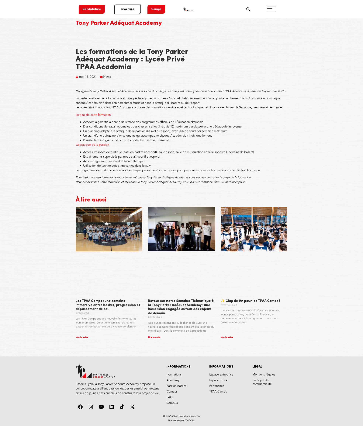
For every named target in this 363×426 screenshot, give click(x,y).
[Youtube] (101, 406)
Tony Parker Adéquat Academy (119, 23)
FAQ (170, 397)
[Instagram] (90, 406)
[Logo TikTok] (122, 406)
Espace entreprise (221, 374)
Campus (172, 403)
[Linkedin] (111, 406)
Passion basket (176, 386)
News (107, 77)
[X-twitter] (132, 406)
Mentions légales (263, 374)
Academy (173, 380)
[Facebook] (80, 406)
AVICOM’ (189, 420)
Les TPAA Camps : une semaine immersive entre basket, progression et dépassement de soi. (108, 305)
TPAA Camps (218, 391)
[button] (248, 9)
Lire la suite (82, 337)
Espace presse (219, 380)
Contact (172, 391)
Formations (174, 374)
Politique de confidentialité (262, 382)
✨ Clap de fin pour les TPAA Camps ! (250, 301)
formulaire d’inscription (229, 182)
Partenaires (216, 386)
